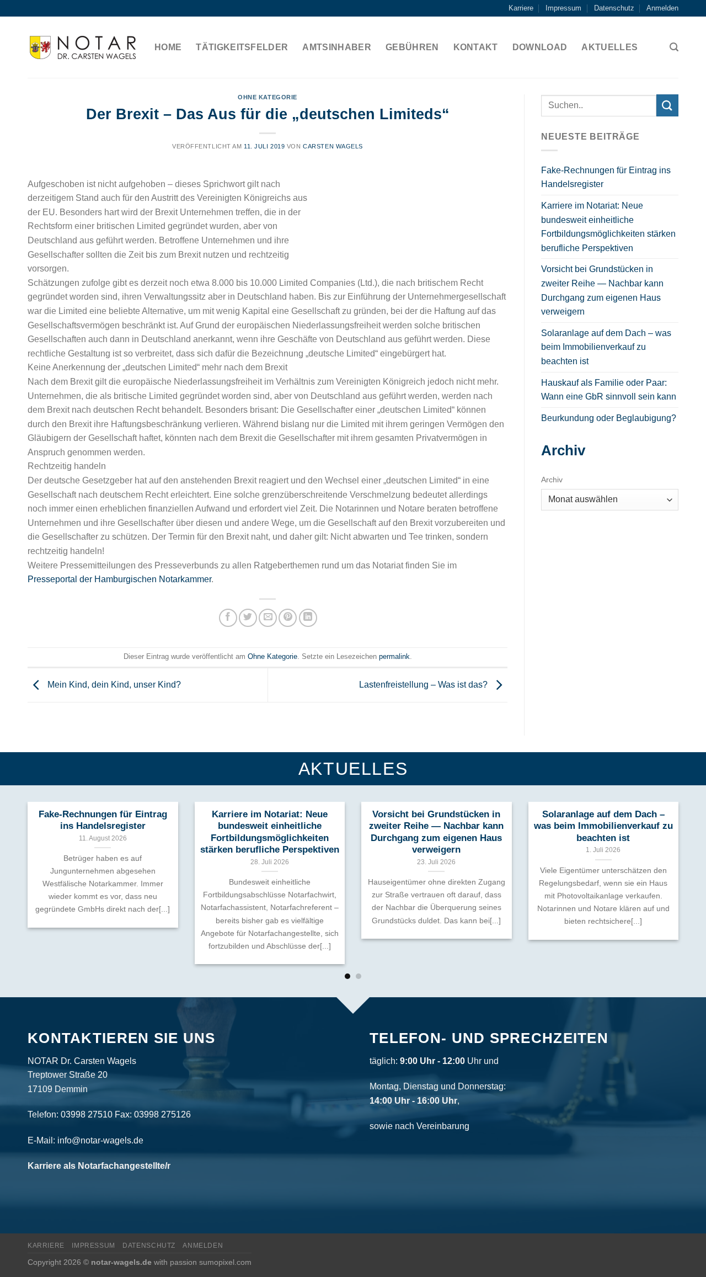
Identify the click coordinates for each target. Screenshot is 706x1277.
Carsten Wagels (333, 146)
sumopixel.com (225, 1262)
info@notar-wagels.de (100, 1140)
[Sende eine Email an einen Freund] (268, 618)
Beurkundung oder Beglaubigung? (608, 418)
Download (540, 47)
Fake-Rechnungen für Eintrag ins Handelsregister (606, 177)
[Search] (674, 47)
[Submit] (667, 105)
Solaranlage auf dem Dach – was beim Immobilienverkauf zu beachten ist (606, 347)
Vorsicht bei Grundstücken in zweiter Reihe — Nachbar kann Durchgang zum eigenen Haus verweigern (602, 290)
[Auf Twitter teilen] (248, 618)
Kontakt (475, 47)
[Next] (660, 858)
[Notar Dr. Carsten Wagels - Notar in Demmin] (83, 47)
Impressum (563, 8)
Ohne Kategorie (267, 97)
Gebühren (412, 47)
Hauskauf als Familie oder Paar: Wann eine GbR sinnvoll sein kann (608, 390)
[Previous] (46, 858)
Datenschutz (614, 8)
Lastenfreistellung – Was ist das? (424, 684)
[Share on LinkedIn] (308, 618)
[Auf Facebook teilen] (228, 618)
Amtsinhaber (336, 47)
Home (167, 47)
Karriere (521, 8)
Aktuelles (609, 47)
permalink (394, 656)
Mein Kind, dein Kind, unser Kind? (113, 684)
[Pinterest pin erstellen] (288, 618)
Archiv (552, 479)
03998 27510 (87, 1114)
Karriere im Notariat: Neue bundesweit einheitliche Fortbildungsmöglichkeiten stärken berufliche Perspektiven (608, 227)
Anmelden (662, 8)
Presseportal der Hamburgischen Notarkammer (119, 579)
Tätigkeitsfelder (242, 47)
